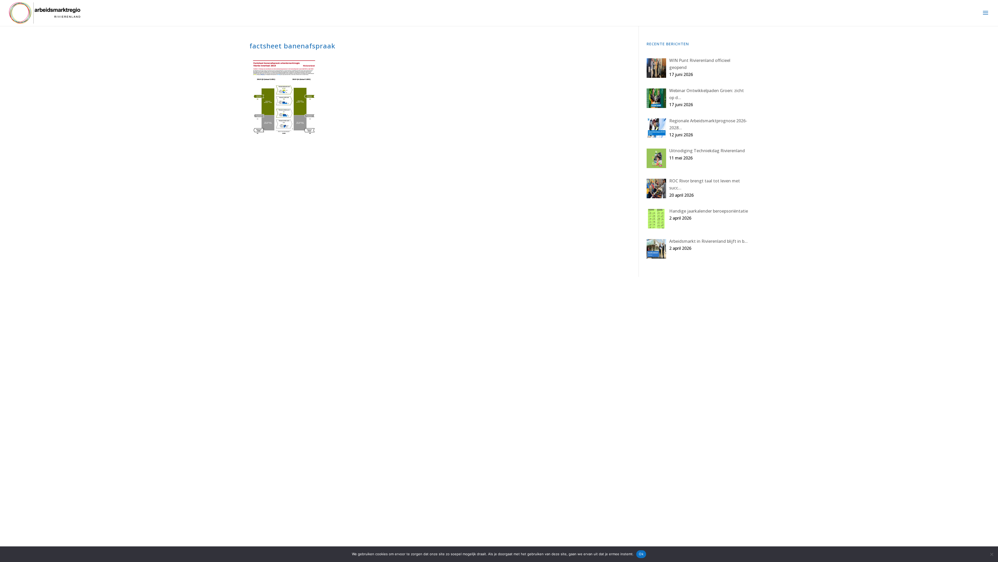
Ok (641, 554)
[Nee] (991, 554)
